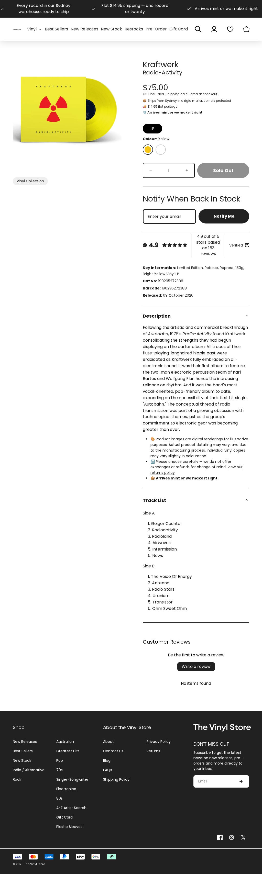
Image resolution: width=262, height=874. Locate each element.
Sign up (241, 781)
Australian (65, 741)
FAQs (107, 769)
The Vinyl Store (34, 864)
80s (59, 798)
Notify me (224, 216)
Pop (59, 760)
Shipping (173, 94)
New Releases (25, 741)
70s (59, 769)
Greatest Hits (68, 751)
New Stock (22, 760)
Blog (107, 760)
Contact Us (113, 751)
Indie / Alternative (29, 769)
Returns (153, 751)
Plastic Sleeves (69, 826)
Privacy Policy (159, 741)
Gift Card (64, 817)
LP (152, 128)
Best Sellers (23, 751)
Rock (17, 779)
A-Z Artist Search (71, 807)
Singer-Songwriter (72, 779)
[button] (34, 29)
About (108, 741)
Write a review (196, 666)
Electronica (66, 788)
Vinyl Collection (30, 181)
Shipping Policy (116, 779)
